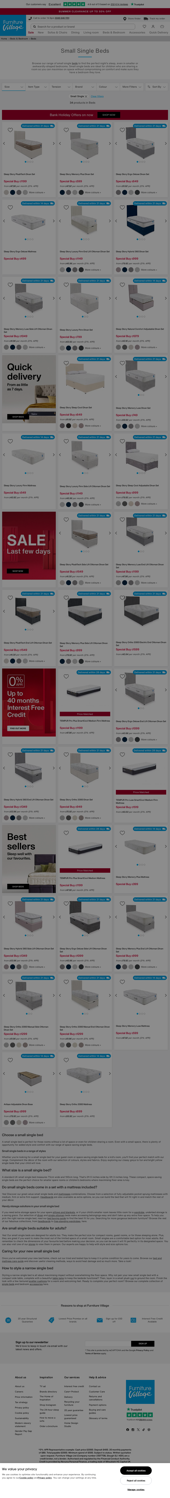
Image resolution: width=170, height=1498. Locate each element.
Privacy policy (45, 1477)
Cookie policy (26, 1477)
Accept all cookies (136, 1470)
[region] (85, 1480)
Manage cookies (136, 1489)
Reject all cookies (136, 1480)
